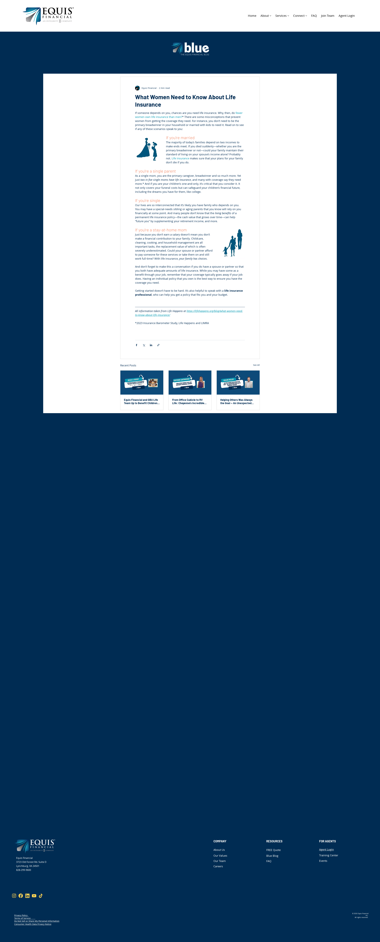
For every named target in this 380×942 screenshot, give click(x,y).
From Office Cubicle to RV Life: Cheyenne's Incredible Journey (188, 401)
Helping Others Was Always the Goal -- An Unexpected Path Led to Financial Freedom (236, 401)
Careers (218, 866)
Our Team (219, 861)
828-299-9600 (23, 870)
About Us (219, 850)
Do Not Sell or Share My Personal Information (36, 921)
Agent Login (326, 849)
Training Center (328, 855)
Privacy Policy (21, 915)
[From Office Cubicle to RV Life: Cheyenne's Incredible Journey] (190, 383)
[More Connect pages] (306, 15)
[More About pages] (270, 15)
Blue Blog (272, 855)
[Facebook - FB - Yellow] (20, 895)
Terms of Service (24, 918)
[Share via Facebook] (136, 345)
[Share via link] (158, 345)
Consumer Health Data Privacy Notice (32, 924)
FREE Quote (273, 850)
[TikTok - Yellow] (40, 895)
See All (256, 365)
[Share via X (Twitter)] (143, 345)
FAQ (268, 861)
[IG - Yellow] (14, 895)
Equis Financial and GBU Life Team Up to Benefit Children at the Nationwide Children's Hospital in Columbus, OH (141, 401)
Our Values (220, 855)
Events (323, 861)
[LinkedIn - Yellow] (27, 895)
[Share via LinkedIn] (151, 345)
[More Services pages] (288, 15)
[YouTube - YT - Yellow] (34, 895)
